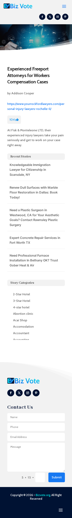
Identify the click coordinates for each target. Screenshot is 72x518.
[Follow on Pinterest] (65, 17)
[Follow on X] (50, 17)
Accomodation (23, 326)
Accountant (21, 333)
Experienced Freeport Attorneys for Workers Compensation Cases (28, 75)
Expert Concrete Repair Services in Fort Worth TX (35, 240)
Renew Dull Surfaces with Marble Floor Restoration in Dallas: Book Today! (34, 192)
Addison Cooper (22, 93)
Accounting (21, 339)
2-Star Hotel (21, 294)
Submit (57, 477)
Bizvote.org (43, 495)
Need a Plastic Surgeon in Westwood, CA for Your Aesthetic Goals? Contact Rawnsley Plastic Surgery (34, 217)
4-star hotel (21, 307)
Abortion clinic (23, 313)
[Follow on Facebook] (42, 17)
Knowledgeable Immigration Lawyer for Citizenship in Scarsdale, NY (30, 170)
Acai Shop (20, 320)
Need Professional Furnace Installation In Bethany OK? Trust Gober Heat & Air (34, 260)
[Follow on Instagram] (58, 17)
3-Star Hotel (21, 301)
